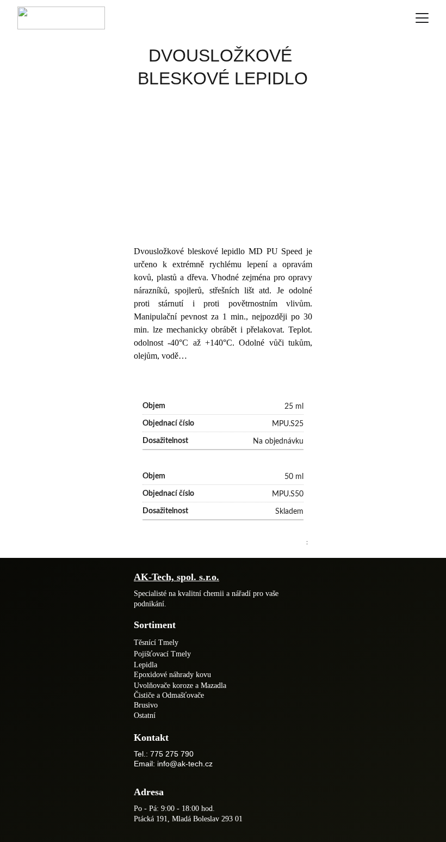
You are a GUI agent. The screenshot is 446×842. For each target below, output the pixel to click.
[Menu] (422, 18)
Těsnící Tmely (156, 642)
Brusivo (146, 705)
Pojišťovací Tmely (162, 654)
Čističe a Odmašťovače (169, 695)
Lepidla (145, 665)
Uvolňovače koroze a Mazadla (180, 685)
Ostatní (145, 715)
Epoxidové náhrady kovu (172, 675)
